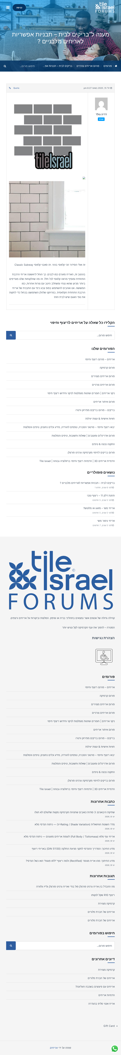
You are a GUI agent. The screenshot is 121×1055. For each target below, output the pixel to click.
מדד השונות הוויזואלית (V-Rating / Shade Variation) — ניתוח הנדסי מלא (75, 824)
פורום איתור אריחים (104, 401)
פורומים (108, 65)
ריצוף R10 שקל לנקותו (103, 895)
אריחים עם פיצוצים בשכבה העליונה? (95, 986)
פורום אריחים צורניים (88, 65)
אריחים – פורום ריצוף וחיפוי (100, 359)
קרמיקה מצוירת (106, 903)
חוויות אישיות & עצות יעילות (100, 418)
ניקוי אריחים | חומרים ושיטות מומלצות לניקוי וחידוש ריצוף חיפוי (81, 393)
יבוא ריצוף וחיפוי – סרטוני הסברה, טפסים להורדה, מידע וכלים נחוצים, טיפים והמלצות (69, 427)
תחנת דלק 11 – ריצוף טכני (101, 495)
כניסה (19, 7)
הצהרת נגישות (103, 638)
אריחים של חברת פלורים (101, 911)
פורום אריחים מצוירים (103, 376)
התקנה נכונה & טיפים (103, 444)
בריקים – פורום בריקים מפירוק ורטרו (95, 410)
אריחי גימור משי (106, 520)
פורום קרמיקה (107, 367)
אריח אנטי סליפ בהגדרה (101, 1003)
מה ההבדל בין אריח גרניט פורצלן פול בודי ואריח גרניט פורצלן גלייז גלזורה (75, 886)
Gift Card (109, 1025)
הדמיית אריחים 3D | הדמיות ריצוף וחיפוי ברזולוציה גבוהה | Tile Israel (77, 461)
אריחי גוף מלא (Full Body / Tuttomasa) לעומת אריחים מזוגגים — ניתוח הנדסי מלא (69, 836)
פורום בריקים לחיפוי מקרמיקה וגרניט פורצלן (91, 452)
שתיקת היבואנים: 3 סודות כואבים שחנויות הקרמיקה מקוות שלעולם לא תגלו (75, 812)
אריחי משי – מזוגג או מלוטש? (99, 508)
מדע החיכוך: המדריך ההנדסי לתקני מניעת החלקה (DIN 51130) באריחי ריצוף (73, 848)
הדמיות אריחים (106, 995)
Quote (16, 88)
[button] (8, 7)
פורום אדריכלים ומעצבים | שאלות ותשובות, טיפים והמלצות (83, 435)
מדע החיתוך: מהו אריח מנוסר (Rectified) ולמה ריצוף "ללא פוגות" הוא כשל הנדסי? (70, 860)
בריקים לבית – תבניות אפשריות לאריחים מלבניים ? (44, 65)
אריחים (23, 618)
